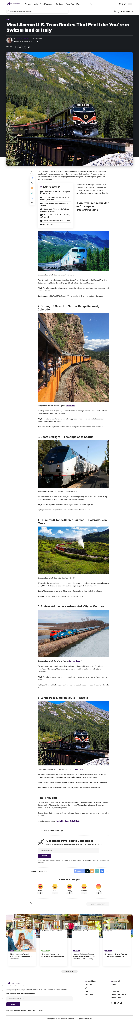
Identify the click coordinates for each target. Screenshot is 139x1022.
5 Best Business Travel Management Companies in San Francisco (21, 956)
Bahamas (76, 950)
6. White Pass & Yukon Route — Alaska (56, 221)
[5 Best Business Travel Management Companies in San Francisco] (22, 940)
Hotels (23, 1010)
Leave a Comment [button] (98, 904)
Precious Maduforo (23, 39)
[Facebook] (117, 4)
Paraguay (108, 950)
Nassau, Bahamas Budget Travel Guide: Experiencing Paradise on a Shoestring (84, 956)
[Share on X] (20, 47)
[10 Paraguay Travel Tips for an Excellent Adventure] (117, 940)
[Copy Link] (24, 47)
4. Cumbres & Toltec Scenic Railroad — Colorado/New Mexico (55, 210)
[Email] (32, 188)
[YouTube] (119, 4)
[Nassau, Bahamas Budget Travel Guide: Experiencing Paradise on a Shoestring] (85, 940)
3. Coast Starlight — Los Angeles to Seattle (54, 204)
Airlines (17, 1010)
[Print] (29, 47)
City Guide (50, 831)
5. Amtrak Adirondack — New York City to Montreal (55, 216)
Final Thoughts (47, 224)
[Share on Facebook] (16, 47)
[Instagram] (122, 4)
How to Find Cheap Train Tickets (67, 821)
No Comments (37, 39)
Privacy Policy (92, 860)
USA (8, 19)
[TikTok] (125, 4)
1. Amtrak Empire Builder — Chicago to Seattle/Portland (55, 193)
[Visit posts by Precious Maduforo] (9, 40)
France (78, 661)
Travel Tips (59, 831)
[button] (115, 11)
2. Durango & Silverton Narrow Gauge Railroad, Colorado (54, 198)
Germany (72, 661)
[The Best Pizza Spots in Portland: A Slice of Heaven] (53, 940)
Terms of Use (59, 860)
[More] (33, 47)
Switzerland (70, 406)
